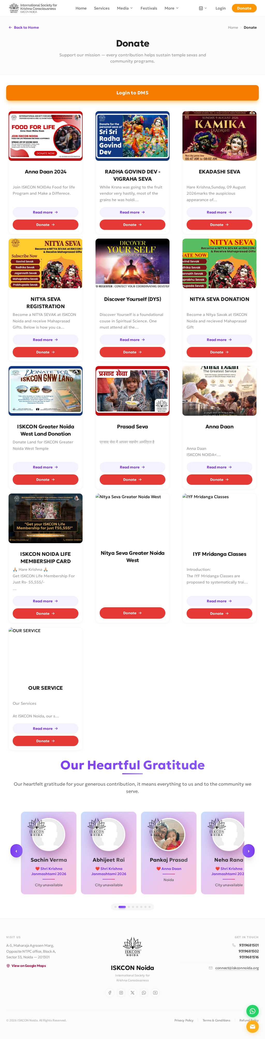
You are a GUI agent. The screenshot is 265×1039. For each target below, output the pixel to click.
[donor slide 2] (122, 907)
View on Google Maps (29, 966)
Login (221, 8)
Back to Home (26, 27)
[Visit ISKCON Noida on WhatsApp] (144, 992)
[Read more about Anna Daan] (219, 391)
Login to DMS (132, 93)
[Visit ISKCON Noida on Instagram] (121, 992)
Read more (43, 212)
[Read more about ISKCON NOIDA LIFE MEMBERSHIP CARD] (46, 518)
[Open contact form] (252, 1026)
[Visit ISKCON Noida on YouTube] (155, 992)
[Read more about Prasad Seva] (132, 391)
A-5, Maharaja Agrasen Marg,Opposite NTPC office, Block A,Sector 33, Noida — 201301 (31, 951)
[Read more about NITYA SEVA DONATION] (219, 263)
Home (81, 8)
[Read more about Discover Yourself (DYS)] (132, 263)
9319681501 (249, 945)
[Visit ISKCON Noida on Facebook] (109, 992)
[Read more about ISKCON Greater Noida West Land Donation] (46, 391)
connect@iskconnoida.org (237, 968)
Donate (244, 8)
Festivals (149, 8)
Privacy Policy (183, 1020)
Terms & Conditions (216, 1020)
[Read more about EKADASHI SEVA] (219, 136)
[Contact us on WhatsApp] (252, 1011)
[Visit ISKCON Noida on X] (132, 992)
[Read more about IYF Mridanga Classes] (219, 518)
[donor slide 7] (145, 907)
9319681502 (249, 951)
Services (102, 8)
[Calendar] (202, 8)
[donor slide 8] (150, 907)
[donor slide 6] (141, 907)
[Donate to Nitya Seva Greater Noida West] (132, 518)
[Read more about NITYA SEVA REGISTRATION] (46, 263)
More (169, 8)
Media (123, 8)
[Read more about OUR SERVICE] (46, 652)
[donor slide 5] (137, 907)
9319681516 (249, 957)
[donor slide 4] (133, 907)
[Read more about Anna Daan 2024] (46, 136)
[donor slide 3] (129, 907)
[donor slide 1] (115, 907)
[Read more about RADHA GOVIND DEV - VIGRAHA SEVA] (132, 136)
